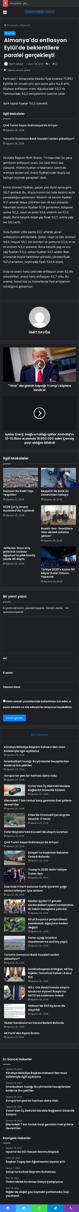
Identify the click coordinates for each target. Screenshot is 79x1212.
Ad (5, 658)
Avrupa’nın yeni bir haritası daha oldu (31, 3)
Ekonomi (25, 25)
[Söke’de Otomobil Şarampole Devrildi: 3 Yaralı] (14, 820)
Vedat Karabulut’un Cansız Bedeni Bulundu (34, 1023)
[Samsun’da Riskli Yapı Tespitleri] (20, 478)
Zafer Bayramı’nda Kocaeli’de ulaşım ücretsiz (36, 832)
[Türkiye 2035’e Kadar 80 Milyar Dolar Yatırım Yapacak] (58, 556)
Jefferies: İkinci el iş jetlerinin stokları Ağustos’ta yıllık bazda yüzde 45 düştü (19, 553)
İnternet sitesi (11, 686)
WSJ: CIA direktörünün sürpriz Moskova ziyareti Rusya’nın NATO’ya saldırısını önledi (48, 991)
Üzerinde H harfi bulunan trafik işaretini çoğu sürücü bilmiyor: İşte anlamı (35, 889)
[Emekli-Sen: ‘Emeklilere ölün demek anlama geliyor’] (58, 515)
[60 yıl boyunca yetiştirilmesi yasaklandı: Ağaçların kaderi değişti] (14, 924)
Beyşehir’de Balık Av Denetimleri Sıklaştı (55, 493)
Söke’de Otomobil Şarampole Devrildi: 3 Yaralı (49, 817)
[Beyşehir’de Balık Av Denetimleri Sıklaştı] (58, 478)
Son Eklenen (39, 734)
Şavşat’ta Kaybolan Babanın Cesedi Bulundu (48, 854)
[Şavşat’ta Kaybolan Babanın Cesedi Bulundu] (14, 858)
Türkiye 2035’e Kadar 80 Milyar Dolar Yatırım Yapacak (58, 573)
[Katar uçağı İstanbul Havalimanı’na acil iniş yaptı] (14, 943)
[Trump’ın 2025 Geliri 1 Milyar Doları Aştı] (14, 875)
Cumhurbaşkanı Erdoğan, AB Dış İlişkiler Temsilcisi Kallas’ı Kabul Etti (50, 973)
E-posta (9, 672)
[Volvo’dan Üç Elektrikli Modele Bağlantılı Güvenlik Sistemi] (14, 790)
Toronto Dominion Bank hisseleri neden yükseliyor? (38, 139)
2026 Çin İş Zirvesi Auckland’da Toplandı (18, 508)
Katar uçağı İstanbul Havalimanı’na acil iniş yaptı (47, 940)
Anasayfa (12, 25)
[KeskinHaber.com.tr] (39, 12)
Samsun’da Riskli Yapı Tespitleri (18, 493)
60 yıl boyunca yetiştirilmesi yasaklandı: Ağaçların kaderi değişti (48, 923)
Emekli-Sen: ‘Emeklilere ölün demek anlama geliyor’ (57, 532)
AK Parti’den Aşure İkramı (21, 1033)
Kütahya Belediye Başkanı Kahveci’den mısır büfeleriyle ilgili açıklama (34, 749)
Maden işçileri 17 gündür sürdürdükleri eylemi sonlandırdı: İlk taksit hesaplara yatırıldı (51, 905)
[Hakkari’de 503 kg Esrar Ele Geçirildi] (14, 1011)
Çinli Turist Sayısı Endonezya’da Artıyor (30, 125)
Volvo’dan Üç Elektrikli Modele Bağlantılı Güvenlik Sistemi (49, 788)
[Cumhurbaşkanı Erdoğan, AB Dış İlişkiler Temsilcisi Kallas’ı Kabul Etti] (14, 974)
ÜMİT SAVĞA (16, 64)
